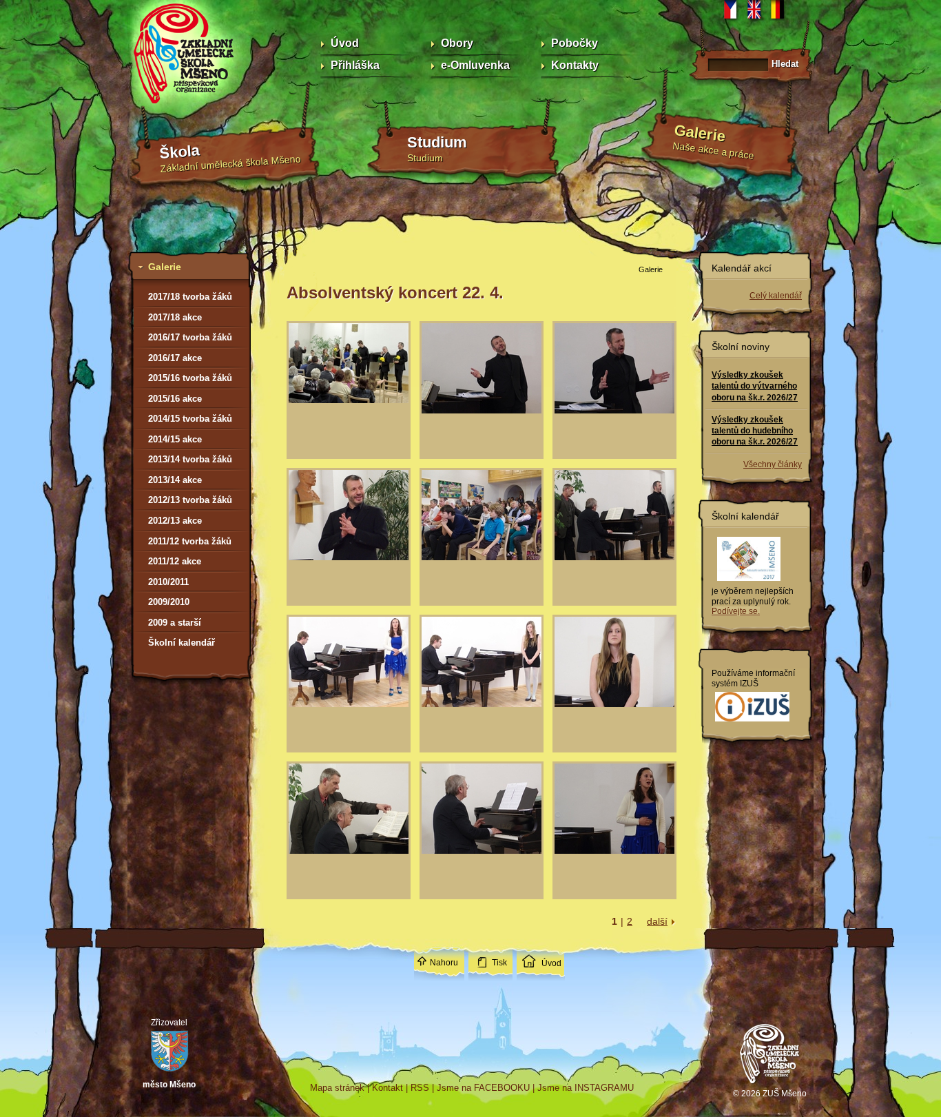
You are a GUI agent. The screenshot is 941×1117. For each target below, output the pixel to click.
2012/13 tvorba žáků (190, 500)
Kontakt (387, 1088)
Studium (437, 142)
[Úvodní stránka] (770, 1085)
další (657, 921)
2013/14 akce (175, 480)
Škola (179, 152)
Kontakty (575, 65)
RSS (420, 1088)
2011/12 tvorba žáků (189, 541)
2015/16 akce (175, 398)
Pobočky (574, 43)
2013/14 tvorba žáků (190, 459)
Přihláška (355, 65)
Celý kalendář (775, 295)
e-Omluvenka (475, 65)
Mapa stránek (337, 1088)
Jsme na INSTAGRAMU (585, 1088)
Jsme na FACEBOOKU (483, 1088)
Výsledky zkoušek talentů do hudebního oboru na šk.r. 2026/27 (755, 431)
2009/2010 (168, 602)
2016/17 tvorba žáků (190, 337)
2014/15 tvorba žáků (190, 418)
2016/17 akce (175, 358)
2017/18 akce (175, 317)
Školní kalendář (181, 642)
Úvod (345, 43)
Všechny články (772, 464)
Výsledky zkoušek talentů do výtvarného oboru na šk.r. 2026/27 (755, 386)
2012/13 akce (175, 520)
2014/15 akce (175, 439)
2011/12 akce (174, 561)
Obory (457, 43)
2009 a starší (174, 622)
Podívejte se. (736, 611)
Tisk (499, 962)
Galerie (700, 133)
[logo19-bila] (752, 722)
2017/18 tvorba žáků (190, 296)
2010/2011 (168, 582)
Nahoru (444, 962)
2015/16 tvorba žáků (190, 378)
